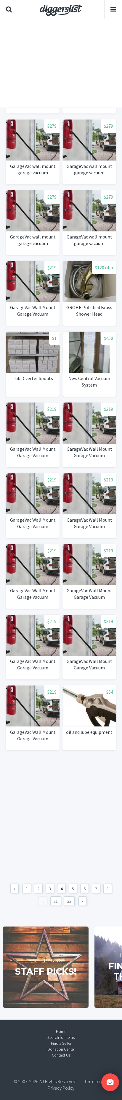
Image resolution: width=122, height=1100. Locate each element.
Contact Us (61, 1055)
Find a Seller (61, 1043)
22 (69, 901)
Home (61, 1031)
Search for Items (61, 1037)
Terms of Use (96, 1081)
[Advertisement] (61, 63)
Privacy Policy (61, 1088)
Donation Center (61, 1049)
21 (56, 901)
